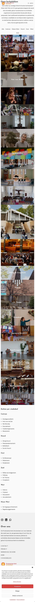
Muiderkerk (6, 463)
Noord (23, 29)
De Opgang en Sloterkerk (10, 507)
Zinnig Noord (6, 441)
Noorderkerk (6, 426)
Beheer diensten (17, 581)
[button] (32, 567)
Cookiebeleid (13, 599)
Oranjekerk (6, 480)
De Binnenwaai (7, 458)
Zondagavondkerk (8, 419)
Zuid (17, 33)
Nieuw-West (15, 29)
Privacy (4, 549)
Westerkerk (6, 431)
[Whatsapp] (10, 520)
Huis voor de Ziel (7, 421)
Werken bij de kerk (8, 552)
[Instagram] (2, 520)
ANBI (2, 555)
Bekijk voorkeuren (17, 595)
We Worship (6, 424)
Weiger (17, 591)
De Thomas (6, 477)
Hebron (5, 490)
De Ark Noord (7, 448)
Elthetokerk (6, 460)
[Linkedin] (6, 520)
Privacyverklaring (20, 599)
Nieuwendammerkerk (9, 443)
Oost (27, 29)
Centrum (7, 29)
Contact (4, 546)
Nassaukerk (6, 494)
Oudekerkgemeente (8, 428)
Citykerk (5, 492)
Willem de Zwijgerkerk (9, 472)
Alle (3, 29)
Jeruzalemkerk (7, 497)
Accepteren (17, 586)
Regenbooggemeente (9, 509)
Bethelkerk (6, 446)
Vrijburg (5, 475)
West (31, 29)
